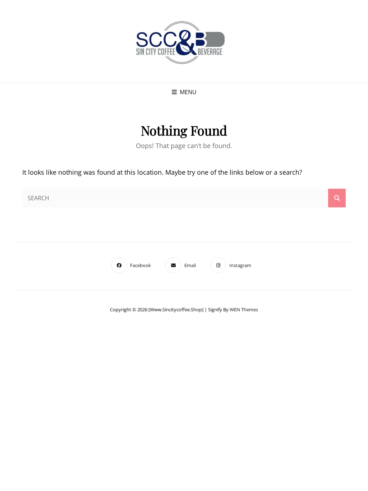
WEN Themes (244, 309)
